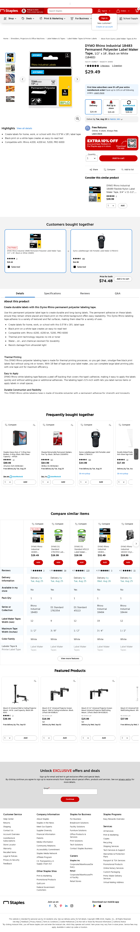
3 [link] (16, 259)
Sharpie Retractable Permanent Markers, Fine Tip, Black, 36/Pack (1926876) (56, 453)
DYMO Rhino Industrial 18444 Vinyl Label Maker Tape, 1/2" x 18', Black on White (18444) (127, 549)
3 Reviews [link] (105, 65)
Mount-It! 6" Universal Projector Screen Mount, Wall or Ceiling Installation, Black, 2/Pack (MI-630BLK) (58, 710)
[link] (33, 11)
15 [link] (134, 570)
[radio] (93, 106)
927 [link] (52, 460)
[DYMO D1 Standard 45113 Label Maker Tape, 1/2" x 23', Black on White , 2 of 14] (81, 536)
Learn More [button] (97, 133)
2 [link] (116, 196)
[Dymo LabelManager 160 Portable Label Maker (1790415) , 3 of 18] (96, 439)
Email (46, 788)
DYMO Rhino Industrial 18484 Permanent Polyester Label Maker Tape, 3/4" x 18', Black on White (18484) (104, 549)
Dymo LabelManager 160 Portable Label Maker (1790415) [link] (95, 251)
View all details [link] (24, 128)
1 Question (117, 65)
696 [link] (83, 259)
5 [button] (85, 65)
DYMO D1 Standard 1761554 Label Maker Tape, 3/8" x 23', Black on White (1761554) (58, 549)
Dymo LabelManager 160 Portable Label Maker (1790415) (94, 453)
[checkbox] (35, 267)
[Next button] (77, 79)
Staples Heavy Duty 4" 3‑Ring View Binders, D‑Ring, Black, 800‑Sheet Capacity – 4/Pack (16, 454)
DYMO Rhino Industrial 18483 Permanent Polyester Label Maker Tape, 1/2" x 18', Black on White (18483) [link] (34, 252)
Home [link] (5, 38)
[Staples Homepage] (9, 11)
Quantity (92, 154)
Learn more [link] (99, 93)
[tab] (20, 294)
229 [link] (87, 570)
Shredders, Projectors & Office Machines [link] (28, 38)
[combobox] (69, 11)
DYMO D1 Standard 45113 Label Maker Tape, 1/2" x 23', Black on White (81, 549)
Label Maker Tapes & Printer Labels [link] (82, 38)
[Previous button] (23, 79)
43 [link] (127, 460)
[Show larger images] (78, 119)
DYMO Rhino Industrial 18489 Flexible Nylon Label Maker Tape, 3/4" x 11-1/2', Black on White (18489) (121, 189)
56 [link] (65, 570)
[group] (20, 454)
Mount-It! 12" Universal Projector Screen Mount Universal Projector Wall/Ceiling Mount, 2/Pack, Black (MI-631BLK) (96, 710)
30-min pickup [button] (84, 473)
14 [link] (13, 460)
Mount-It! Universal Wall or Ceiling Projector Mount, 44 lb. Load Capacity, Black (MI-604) (19, 710)
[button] (90, 11)
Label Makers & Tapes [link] (56, 38)
